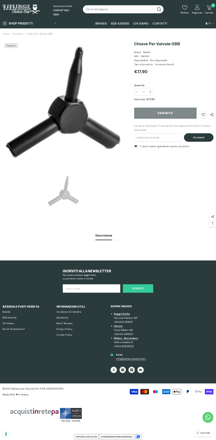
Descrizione (104, 235)
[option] (63, 102)
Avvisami (198, 137)
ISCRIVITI (138, 288)
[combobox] (119, 9)
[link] (203, 114)
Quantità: (139, 85)
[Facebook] (114, 370)
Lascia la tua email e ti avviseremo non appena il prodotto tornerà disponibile (172, 127)
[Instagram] (122, 370)
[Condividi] (210, 115)
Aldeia (24, 394)
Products (18, 33)
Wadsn (147, 52)
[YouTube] (140, 370)
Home (6, 33)
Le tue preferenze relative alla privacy (116, 437)
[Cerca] (123, 9)
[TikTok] (131, 370)
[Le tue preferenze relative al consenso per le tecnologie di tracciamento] (6, 434)
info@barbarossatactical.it (131, 358)
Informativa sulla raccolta (86, 437)
